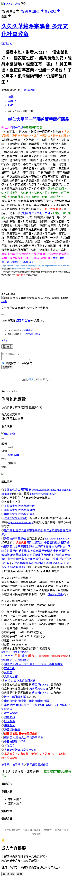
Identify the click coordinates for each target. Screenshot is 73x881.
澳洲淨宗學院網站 (15, 518)
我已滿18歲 (8, 874)
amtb (4, 301)
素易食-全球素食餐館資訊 (20, 680)
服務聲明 (36, 833)
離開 (19, 874)
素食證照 (9, 705)
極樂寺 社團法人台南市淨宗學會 (23, 530)
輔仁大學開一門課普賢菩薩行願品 (38, 119)
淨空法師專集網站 (15, 538)
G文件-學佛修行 (32, 334)
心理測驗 (27, 330)
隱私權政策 (60, 830)
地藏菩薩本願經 (19, 554)
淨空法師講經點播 (15, 696)
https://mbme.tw (8, 266)
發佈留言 (7, 367)
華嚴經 (65, 542)
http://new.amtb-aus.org (20, 522)
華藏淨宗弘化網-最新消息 (19, 514)
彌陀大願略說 (35, 542)
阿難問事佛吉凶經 (41, 554)
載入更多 (7, 346)
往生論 (54, 559)
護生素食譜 (11, 713)
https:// (27, 266)
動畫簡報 (9, 717)
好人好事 (9, 721)
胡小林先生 (59, 563)
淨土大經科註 (57, 546)
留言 (27, 320)
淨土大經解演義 (38, 546)
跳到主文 (6, 43)
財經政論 (29, 90)
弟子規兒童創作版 (37, 764)
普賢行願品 (28, 559)
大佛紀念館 (11, 676)
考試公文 (9, 745)
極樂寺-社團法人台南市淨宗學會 (23, 737)
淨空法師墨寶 (12, 729)
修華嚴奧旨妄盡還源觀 (15, 546)
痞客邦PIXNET (41, 684)
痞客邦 (20, 320)
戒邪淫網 (9, 668)
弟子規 (5, 764)
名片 (11, 105)
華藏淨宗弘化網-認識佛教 (19, 506)
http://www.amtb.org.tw (56, 538)
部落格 (12, 101)
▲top (4, 340)
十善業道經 (60, 550)
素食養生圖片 (26, 700)
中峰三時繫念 (52, 542)
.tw (42, 266)
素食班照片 (11, 700)
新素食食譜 (42, 700)
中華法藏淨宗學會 (15, 741)
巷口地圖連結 (21, 660)
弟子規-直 (18, 764)
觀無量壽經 (14, 559)
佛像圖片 (9, 725)
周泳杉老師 (45, 563)
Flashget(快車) (56, 594)
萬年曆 (8, 672)
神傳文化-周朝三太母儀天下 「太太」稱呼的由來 (33, 664)
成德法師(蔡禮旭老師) (24, 563)
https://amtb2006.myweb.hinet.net (57, 266)
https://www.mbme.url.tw (22, 269)
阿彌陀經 (58, 554)
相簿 (11, 96)
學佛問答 (47, 550)
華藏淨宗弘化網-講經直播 (19, 510)
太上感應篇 (34, 550)
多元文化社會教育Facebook (20, 749)
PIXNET (16, 830)
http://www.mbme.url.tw (43, 493)
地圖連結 (6, 660)
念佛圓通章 (43, 559)
